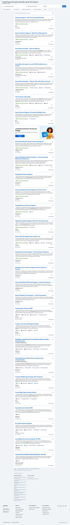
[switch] (53, 13)
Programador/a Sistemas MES (24, 308)
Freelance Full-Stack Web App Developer (27, 324)
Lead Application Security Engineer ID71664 (28, 439)
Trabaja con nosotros (19, 514)
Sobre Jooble (18, 507)
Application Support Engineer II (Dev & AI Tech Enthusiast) (31, 221)
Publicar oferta (31, 509)
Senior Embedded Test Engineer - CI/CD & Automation (30, 295)
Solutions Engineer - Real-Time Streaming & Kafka (29, 17)
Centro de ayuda (18, 515)
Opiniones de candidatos (46, 509)
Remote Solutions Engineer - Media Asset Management (31, 33)
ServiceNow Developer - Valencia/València (27, 48)
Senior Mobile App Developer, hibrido (25, 392)
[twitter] (63, 506)
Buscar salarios (45, 510)
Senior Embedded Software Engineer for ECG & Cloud (30, 190)
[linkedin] (66, 506)
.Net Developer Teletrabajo (22, 97)
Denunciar (51, 28)
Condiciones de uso (6, 522)
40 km (44, 6)
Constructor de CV (45, 512)
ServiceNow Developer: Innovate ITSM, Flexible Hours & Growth (31, 65)
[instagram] (61, 506)
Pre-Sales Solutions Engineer (23, 423)
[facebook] (58, 506)
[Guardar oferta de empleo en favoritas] (53, 18)
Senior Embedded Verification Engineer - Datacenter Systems (33, 282)
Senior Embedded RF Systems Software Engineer (29, 141)
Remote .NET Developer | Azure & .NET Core (27, 236)
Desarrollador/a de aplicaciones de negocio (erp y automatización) (29, 359)
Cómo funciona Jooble (20, 509)
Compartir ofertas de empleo (34, 507)
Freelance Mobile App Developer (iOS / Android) (28, 377)
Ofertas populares (30, 477)
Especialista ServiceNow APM (24, 408)
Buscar (64, 6)
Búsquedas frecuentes (18, 473)
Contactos (17, 512)
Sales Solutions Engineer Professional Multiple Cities (30, 112)
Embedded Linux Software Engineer (25, 205)
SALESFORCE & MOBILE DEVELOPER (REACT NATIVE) (30, 454)
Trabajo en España (19, 517)
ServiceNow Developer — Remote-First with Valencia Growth (32, 81)
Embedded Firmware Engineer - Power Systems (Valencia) (32, 252)
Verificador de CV (45, 514)
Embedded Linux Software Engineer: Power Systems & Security (31, 268)
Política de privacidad (15, 522)
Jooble (66, 522)
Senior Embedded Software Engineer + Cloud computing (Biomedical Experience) (31, 158)
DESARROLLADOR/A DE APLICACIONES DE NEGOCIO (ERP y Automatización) (32, 340)
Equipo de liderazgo (19, 510)
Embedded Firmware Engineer (24, 174)
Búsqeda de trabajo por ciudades (33, 478)
